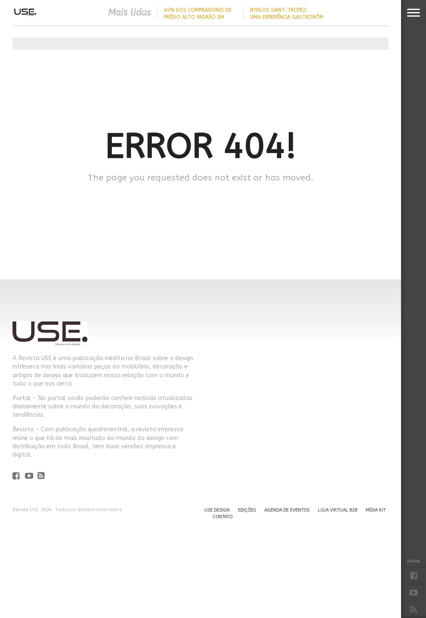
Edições (247, 510)
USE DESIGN (217, 510)
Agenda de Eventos (287, 510)
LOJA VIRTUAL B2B (337, 510)
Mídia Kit (376, 510)
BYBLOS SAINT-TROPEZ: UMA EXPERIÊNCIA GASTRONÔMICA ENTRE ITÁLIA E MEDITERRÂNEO (291, 17)
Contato (223, 516)
